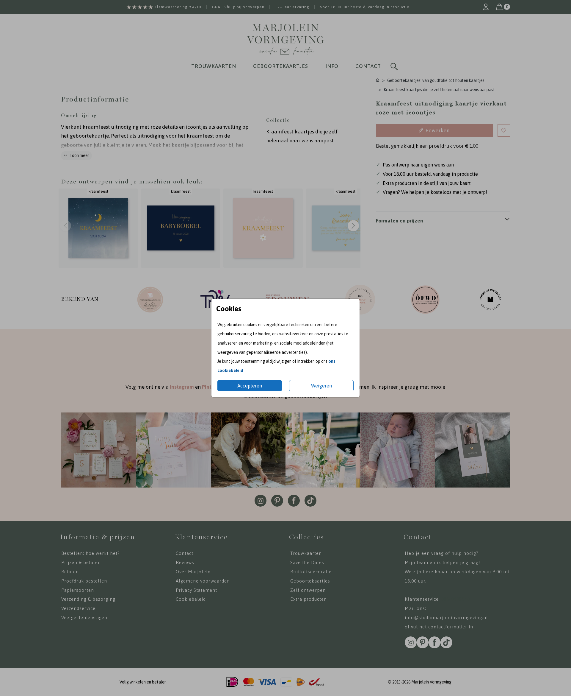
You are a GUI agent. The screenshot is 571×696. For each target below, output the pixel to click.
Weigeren (321, 385)
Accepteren (249, 385)
